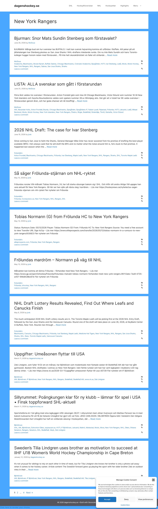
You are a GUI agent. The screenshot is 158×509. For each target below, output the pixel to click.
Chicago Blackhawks (65, 64)
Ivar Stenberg (111, 64)
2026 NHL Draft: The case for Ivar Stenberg (55, 129)
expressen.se (50, 428)
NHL (99, 6)
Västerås (108, 112)
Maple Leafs (77, 155)
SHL (70, 6)
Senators (32, 430)
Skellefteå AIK (78, 379)
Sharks (64, 66)
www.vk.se (89, 379)
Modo (124, 64)
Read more (112, 55)
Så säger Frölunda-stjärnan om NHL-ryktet (54, 173)
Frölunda (110, 110)
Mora (102, 428)
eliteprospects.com (21, 242)
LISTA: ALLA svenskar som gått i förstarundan (58, 84)
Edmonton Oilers (37, 428)
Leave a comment (21, 69)
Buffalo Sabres (50, 64)
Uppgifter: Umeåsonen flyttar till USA (49, 353)
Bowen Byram (38, 64)
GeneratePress (94, 502)
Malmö (82, 428)
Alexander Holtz (24, 110)
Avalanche (18, 64)
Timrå (102, 112)
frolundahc (18, 153)
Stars (27, 336)
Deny (126, 499)
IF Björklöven (32, 379)
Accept (107, 499)
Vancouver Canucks (54, 336)
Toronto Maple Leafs (129, 155)
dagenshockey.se (26, 6)
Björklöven (18, 377)
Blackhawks (28, 64)
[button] (153, 480)
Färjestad (102, 110)
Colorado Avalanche (82, 64)
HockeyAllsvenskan (85, 6)
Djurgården (95, 64)
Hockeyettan (110, 6)
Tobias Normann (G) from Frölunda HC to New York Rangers (71, 216)
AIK (15, 110)
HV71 (103, 64)
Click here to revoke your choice (15, 507)
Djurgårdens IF (81, 110)
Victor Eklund (118, 112)
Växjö (52, 430)
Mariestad (90, 428)
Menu (135, 6)
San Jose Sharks (54, 66)
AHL (16, 428)
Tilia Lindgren (90, 478)
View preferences (145, 499)
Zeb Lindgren (99, 379)
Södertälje (95, 112)
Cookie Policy (125, 505)
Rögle (80, 112)
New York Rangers (21, 66)
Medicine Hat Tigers (86, 333)
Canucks (28, 333)
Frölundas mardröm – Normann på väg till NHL (58, 259)
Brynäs (46, 110)
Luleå (119, 64)
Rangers (37, 66)
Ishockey (25, 285)
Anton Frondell (36, 110)
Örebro (74, 112)
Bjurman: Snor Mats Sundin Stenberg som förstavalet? (65, 38)
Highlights (124, 6)
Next (29, 492)
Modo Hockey (133, 64)
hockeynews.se (28, 199)
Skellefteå (86, 112)
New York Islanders (47, 112)
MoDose (17, 61)
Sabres (44, 66)
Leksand (123, 110)
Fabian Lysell (93, 110)
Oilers (127, 428)
